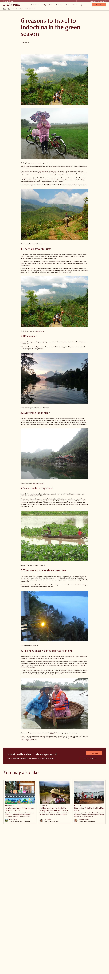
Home (4, 8)
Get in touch (94, 753)
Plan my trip (99, 5)
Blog (9, 8)
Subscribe (93, 1)
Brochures (101, 1)
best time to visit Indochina (46, 171)
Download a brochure (91, 759)
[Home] (11, 4)
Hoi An (51, 733)
